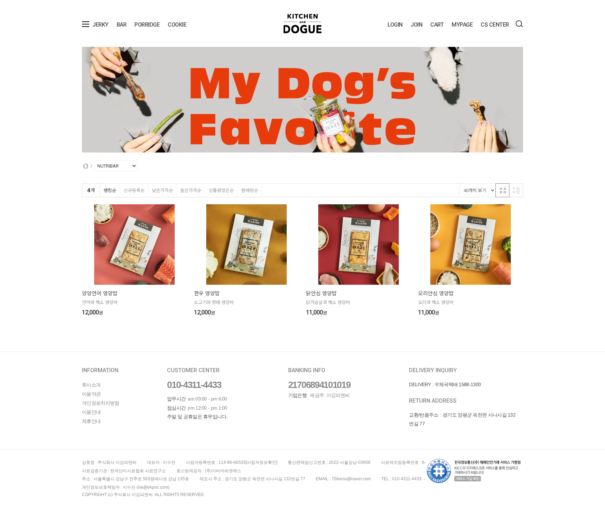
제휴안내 (91, 421)
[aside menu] (85, 24)
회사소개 (91, 385)
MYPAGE (462, 24)
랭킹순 (110, 190)
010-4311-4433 (194, 384)
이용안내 (91, 412)
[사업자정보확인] (261, 462)
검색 (519, 24)
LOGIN (395, 24)
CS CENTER (495, 24)
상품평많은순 (221, 190)
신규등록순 (134, 190)
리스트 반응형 (516, 190)
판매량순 (249, 190)
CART (437, 24)
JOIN (416, 24)
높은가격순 (190, 190)
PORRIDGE (147, 24)
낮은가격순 (162, 190)
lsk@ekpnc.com (153, 487)
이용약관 (91, 394)
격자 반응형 (502, 190)
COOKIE (177, 24)
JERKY (100, 24)
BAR (122, 24)
